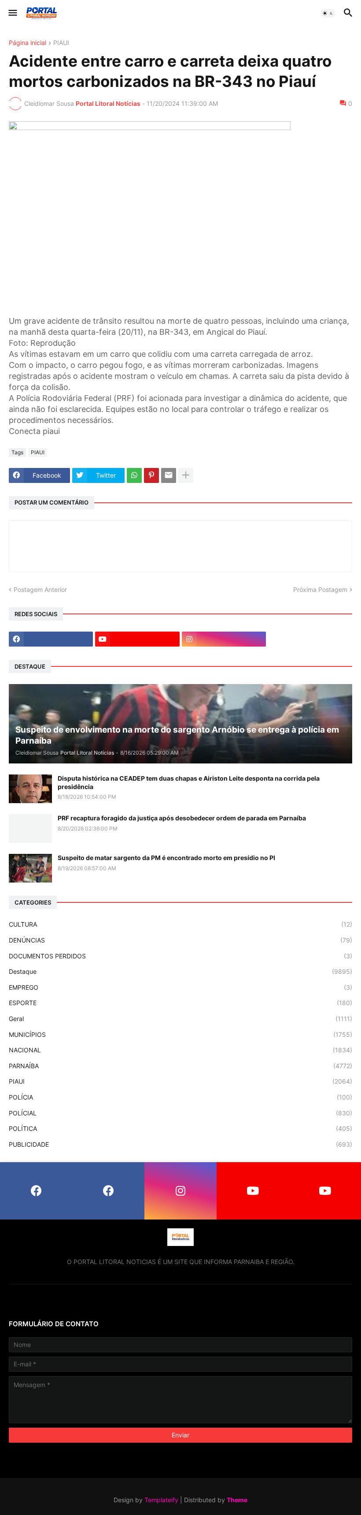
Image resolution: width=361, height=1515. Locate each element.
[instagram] (224, 639)
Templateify (161, 1500)
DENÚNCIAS (180, 940)
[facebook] (51, 639)
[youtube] (137, 639)
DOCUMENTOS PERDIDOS (180, 956)
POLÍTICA (180, 1128)
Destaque (180, 971)
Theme (237, 1500)
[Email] (168, 475)
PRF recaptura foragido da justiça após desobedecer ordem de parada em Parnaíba (182, 818)
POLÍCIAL (180, 1113)
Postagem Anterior (40, 589)
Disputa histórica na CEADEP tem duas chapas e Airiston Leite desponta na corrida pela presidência (189, 782)
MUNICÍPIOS (180, 1034)
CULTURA (180, 924)
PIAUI (61, 43)
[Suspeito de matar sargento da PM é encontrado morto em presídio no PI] (30, 868)
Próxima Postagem (320, 589)
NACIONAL (180, 1050)
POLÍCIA (180, 1097)
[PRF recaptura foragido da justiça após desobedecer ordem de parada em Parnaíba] (30, 828)
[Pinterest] (151, 475)
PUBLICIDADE (180, 1144)
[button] (12, 13)
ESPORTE (180, 1002)
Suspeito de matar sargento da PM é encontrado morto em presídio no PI (166, 857)
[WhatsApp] (134, 475)
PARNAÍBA (180, 1066)
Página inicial (27, 43)
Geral (180, 1018)
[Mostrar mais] (185, 475)
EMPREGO (180, 987)
